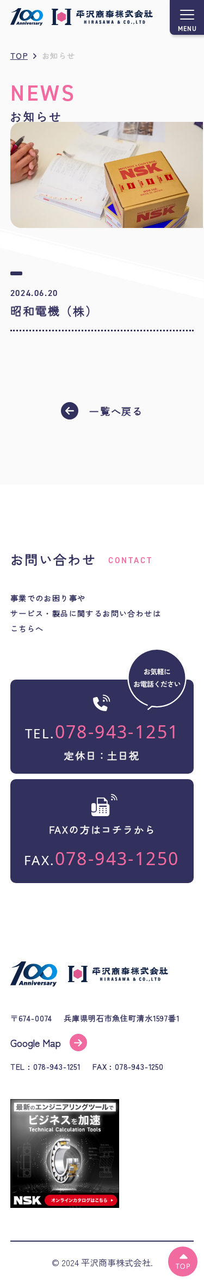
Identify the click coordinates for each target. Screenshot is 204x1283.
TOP (19, 55)
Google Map (35, 1042)
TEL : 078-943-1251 (45, 1067)
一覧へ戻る (116, 411)
